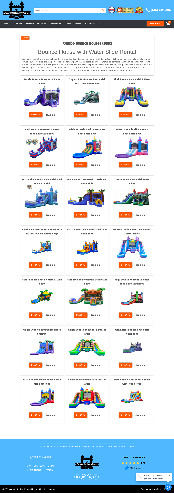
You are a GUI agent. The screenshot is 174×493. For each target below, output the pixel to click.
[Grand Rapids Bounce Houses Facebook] (77, 476)
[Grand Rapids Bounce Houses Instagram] (96, 476)
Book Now (35, 115)
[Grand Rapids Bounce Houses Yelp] (89, 476)
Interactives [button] (56, 24)
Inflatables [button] (41, 24)
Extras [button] (78, 24)
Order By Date (155, 24)
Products (51, 446)
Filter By (30, 24)
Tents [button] (68, 24)
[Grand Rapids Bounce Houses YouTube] (83, 476)
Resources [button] (90, 24)
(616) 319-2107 (40, 457)
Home (6, 24)
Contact (102, 24)
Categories (62, 446)
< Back (25, 38)
